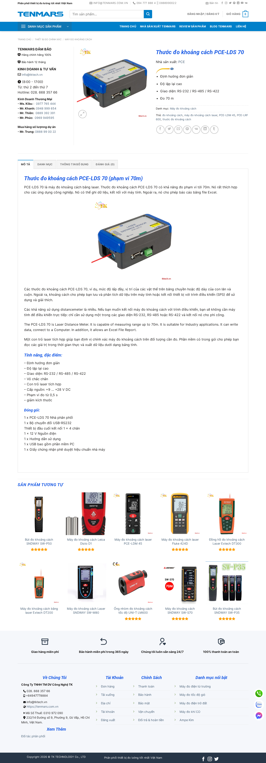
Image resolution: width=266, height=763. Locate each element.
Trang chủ (24, 39)
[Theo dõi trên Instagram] (226, 3)
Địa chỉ (105, 703)
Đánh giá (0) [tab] (105, 164)
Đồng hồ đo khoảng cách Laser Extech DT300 (227, 541)
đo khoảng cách (172, 115)
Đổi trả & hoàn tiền (151, 720)
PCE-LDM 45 (227, 115)
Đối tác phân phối (33, 736)
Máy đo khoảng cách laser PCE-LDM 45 (133, 541)
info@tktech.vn (32, 74)
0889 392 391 (45, 113)
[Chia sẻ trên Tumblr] (214, 129)
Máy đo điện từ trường (195, 686)
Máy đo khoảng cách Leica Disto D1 (86, 541)
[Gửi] (148, 14)
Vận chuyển (146, 711)
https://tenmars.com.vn (42, 706)
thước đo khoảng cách (177, 119)
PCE (181, 62)
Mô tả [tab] (25, 164)
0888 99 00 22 (45, 131)
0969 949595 (44, 117)
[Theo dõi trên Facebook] (222, 3)
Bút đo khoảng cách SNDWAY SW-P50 (39, 541)
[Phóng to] (82, 114)
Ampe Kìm (187, 720)
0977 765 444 (45, 103)
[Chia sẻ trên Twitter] (169, 129)
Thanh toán (146, 686)
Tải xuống (108, 694)
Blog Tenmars (221, 26)
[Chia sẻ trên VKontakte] (196, 129)
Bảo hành (144, 694)
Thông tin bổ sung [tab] (74, 164)
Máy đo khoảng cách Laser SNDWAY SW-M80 (86, 610)
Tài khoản (108, 711)
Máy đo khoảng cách (78, 39)
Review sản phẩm (192, 26)
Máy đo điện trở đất (193, 703)
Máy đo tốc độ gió (192, 694)
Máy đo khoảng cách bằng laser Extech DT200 (39, 610)
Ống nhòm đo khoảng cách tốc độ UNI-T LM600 (133, 610)
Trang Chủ (127, 26)
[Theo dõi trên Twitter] (230, 3)
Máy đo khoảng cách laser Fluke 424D (180, 541)
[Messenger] (259, 715)
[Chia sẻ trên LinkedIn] (205, 129)
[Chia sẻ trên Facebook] (160, 129)
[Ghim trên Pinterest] (187, 129)
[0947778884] (259, 694)
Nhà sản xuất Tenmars (157, 26)
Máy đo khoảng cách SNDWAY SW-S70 (180, 610)
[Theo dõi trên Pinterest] (234, 3)
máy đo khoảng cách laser (200, 115)
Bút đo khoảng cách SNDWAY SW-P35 (227, 610)
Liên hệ (241, 26)
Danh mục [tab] (45, 164)
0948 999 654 (46, 108)
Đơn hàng (108, 686)
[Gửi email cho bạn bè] (178, 129)
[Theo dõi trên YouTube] (242, 3)
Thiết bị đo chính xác (48, 39)
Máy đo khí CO (190, 711)
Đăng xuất (108, 720)
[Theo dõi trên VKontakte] (246, 3)
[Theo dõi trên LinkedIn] (238, 3)
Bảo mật (144, 703)
